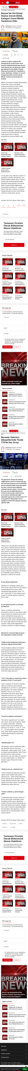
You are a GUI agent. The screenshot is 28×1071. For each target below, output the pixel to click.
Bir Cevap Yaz (6, 308)
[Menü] (2, 2)
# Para (20, 823)
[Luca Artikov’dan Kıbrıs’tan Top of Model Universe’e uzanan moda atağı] (14, 409)
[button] (2, 7)
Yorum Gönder (7, 347)
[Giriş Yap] (5, 7)
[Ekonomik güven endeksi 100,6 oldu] (7, 293)
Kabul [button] (25, 1069)
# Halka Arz (13, 823)
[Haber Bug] (12, 2)
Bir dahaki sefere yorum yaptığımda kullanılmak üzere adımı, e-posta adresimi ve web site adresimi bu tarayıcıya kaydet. (15, 341)
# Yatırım (12, 827)
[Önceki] (2, 368)
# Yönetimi (5, 214)
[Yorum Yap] (15, 55)
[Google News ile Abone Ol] (6, 51)
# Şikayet (4, 827)
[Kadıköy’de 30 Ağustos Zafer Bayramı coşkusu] (14, 394)
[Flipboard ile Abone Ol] (15, 51)
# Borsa (4, 823)
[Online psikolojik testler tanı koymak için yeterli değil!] (14, 368)
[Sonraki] (26, 368)
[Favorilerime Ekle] (11, 55)
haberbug (8, 26)
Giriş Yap (17, 347)
